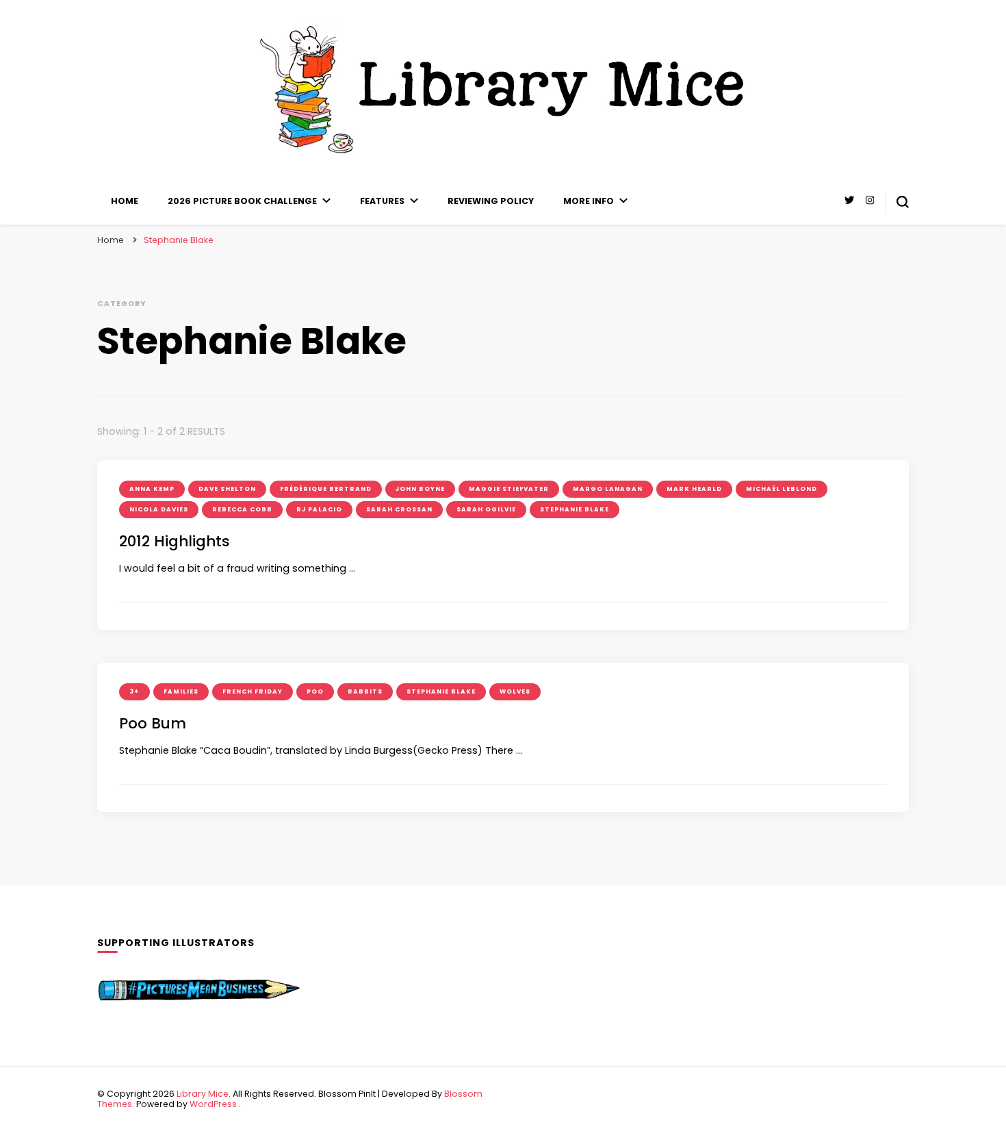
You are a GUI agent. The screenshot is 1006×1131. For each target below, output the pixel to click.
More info (588, 201)
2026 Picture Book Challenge (242, 201)
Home (124, 201)
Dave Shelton (227, 489)
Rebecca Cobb (242, 509)
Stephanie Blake (574, 509)
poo (315, 691)
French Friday (252, 691)
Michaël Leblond (781, 489)
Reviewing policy (491, 201)
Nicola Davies (158, 509)
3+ (134, 691)
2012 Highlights (174, 541)
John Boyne (420, 489)
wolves (515, 691)
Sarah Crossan (399, 509)
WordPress (213, 1104)
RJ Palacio (319, 509)
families (181, 691)
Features (382, 201)
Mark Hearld (694, 489)
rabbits (365, 691)
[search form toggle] (903, 202)
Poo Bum (152, 723)
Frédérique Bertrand (326, 489)
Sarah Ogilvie (486, 509)
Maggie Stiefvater (509, 489)
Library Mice (203, 1094)
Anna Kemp (152, 489)
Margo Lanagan (608, 489)
